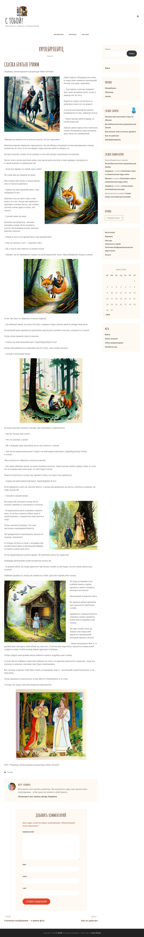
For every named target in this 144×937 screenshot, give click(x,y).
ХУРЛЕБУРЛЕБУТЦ (113, 140)
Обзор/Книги (110, 88)
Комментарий (29, 832)
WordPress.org (111, 347)
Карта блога (110, 250)
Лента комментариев (114, 343)
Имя (25, 864)
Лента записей (111, 338)
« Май (107, 314)
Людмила (109, 171)
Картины (72, 34)
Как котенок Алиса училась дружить (120, 131)
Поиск (107, 49)
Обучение (109, 92)
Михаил (108, 178)
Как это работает (112, 136)
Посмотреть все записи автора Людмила (37, 796)
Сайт (24, 888)
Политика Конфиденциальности (119, 247)
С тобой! (14, 20)
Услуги (108, 255)
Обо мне (85, 34)
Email (25, 876)
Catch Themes (96, 933)
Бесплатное (59, 34)
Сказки (50, 56)
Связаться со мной (113, 244)
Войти (107, 68)
